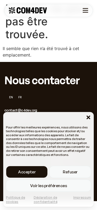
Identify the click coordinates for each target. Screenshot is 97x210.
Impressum (82, 197)
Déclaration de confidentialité (45, 199)
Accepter (27, 171)
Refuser (70, 171)
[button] (88, 117)
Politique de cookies (15, 199)
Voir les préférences (48, 185)
